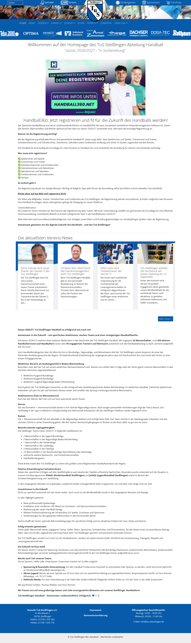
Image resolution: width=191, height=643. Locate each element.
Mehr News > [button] (165, 318)
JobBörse (106, 23)
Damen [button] (55, 23)
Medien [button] (91, 23)
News (32, 23)
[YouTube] (133, 21)
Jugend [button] (68, 23)
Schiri (80, 23)
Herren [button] (42, 23)
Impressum (96, 610)
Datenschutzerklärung (95, 615)
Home (22, 23)
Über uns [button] (120, 23)
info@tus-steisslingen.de (152, 621)
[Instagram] (136, 21)
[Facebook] (130, 21)
